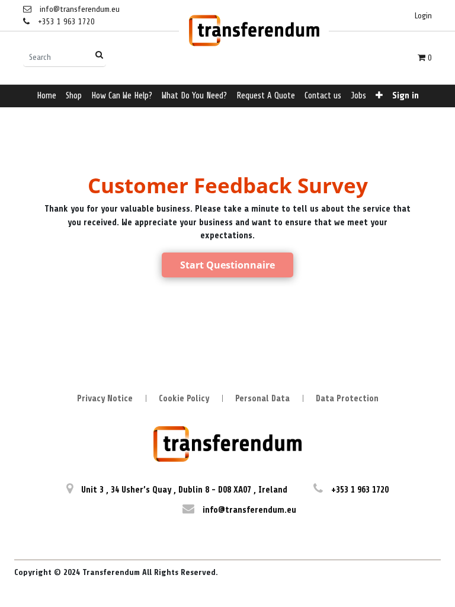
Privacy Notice (105, 399)
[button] (379, 96)
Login (423, 15)
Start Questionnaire (227, 264)
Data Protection (347, 399)
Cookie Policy (184, 399)
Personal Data (262, 399)
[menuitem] (46, 96)
